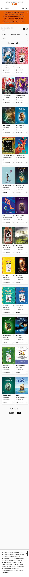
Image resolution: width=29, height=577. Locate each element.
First (11, 412)
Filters (3, 39)
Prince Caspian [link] (20, 215)
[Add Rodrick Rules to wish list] (27, 313)
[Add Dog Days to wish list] (13, 283)
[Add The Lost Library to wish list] (13, 253)
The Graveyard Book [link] (21, 335)
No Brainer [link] (5, 305)
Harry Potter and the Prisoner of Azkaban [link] (21, 95)
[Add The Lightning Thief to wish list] (13, 133)
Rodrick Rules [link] (19, 305)
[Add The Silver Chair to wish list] (13, 402)
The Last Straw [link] (6, 365)
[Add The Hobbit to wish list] (27, 253)
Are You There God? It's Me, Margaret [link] (8, 185)
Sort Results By (5, 34)
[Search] (2, 8)
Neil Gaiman (20, 337)
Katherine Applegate (21, 397)
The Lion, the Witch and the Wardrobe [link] (21, 125)
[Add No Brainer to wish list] (13, 313)
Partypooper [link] (19, 66)
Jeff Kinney (19, 67)
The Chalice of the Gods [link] (21, 185)
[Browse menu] (26, 9)
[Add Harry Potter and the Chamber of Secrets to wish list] (13, 73)
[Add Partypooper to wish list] (27, 73)
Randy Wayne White (8, 217)
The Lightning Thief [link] (8, 125)
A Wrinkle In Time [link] (7, 155)
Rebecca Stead (7, 247)
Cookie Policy (5, 572)
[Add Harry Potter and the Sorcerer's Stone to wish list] (13, 103)
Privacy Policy (20, 554)
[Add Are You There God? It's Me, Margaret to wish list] (13, 193)
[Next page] (19, 409)
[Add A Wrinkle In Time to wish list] (13, 163)
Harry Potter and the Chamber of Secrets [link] (8, 66)
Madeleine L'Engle (8, 157)
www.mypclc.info (9, 22)
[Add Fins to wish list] (13, 223)
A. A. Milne (19, 367)
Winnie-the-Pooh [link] (20, 365)
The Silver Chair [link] (7, 395)
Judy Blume (6, 187)
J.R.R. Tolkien (20, 247)
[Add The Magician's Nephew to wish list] (13, 343)
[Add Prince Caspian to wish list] (27, 223)
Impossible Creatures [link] (21, 155)
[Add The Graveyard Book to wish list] (27, 343)
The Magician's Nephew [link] (8, 335)
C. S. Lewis (19, 127)
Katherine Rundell (21, 157)
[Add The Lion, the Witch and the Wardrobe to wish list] (27, 133)
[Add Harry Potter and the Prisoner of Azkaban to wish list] (27, 103)
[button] (24, 29)
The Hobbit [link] (19, 245)
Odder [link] (17, 395)
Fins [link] (4, 215)
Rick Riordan (6, 127)
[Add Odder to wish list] (27, 402)
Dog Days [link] (5, 275)
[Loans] (23, 9)
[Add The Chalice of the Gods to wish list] (27, 193)
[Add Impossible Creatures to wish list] (27, 163)
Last (19, 412)
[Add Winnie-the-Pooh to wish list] (27, 373)
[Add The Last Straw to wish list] (13, 373)
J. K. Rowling (6, 67)
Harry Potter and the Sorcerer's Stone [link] (8, 95)
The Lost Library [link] (7, 245)
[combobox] (11, 9)
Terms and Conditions (8, 554)
